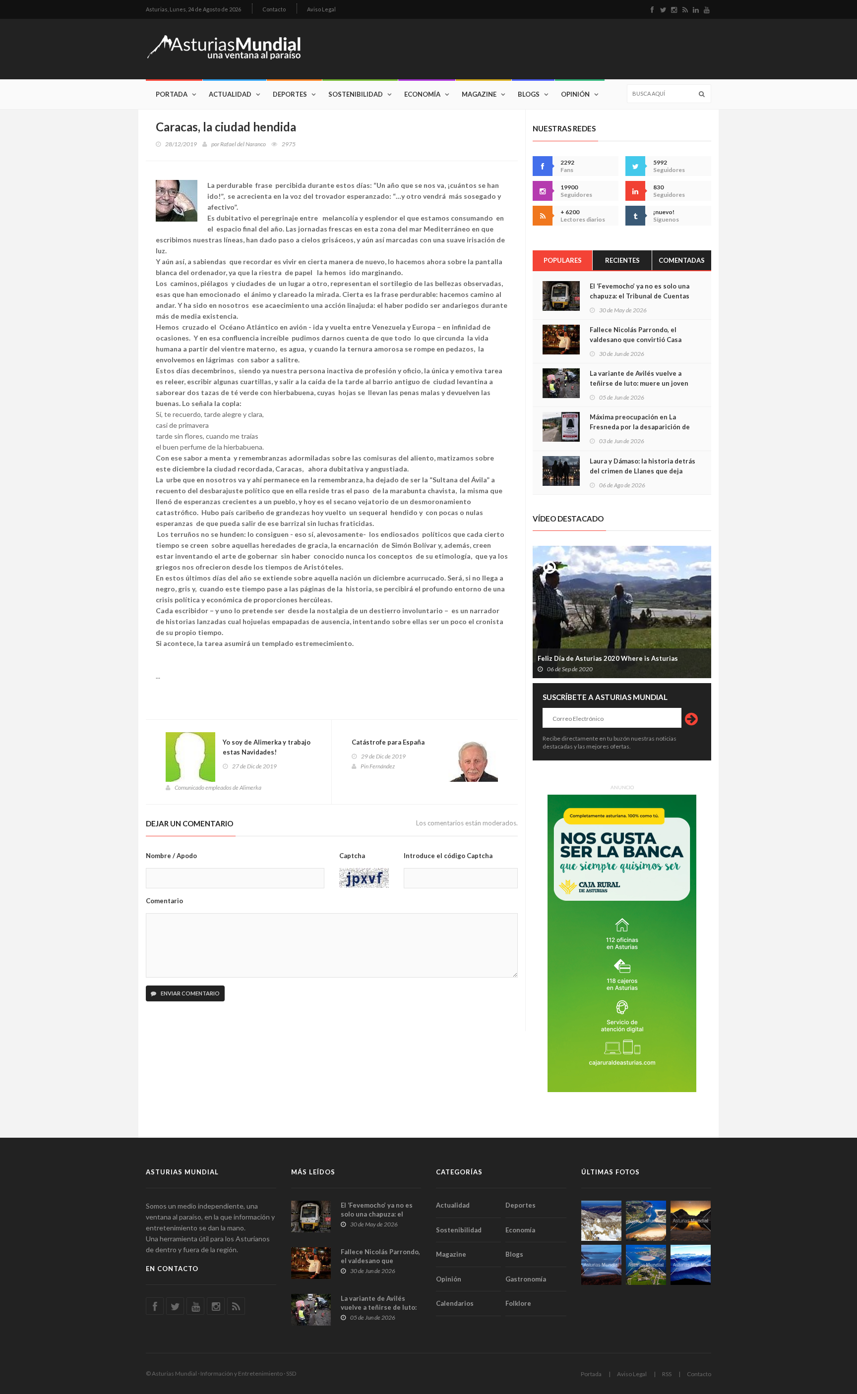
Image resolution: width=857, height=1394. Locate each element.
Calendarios (455, 1303)
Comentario (164, 901)
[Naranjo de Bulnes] (601, 1221)
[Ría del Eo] (646, 1265)
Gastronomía (525, 1279)
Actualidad (230, 94)
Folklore (518, 1303)
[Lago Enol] (691, 1221)
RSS (667, 1374)
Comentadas (682, 260)
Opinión (575, 94)
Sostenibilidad (355, 94)
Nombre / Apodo (171, 856)
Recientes (622, 260)
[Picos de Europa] (691, 1265)
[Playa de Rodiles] (646, 1221)
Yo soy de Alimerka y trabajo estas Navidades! (266, 747)
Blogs (529, 94)
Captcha (352, 856)
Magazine (479, 94)
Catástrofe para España (388, 742)
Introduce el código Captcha (448, 856)
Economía (422, 94)
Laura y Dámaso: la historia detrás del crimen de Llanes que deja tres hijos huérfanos (642, 471)
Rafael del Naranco (243, 144)
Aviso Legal (321, 9)
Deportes (290, 94)
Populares (563, 260)
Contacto (274, 9)
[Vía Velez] (601, 1265)
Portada (171, 94)
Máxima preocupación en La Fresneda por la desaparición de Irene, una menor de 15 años (640, 427)
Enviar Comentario (190, 993)
